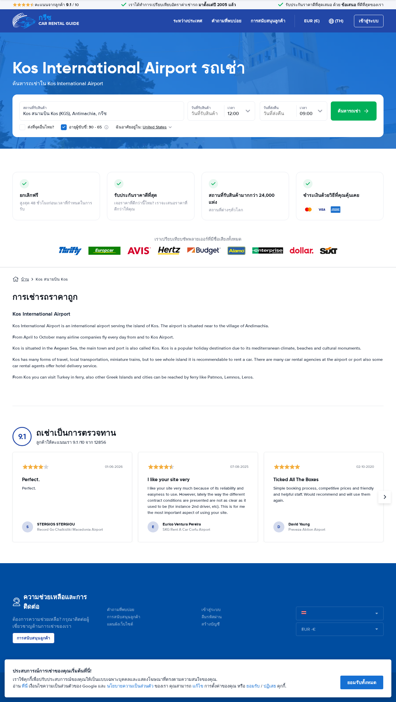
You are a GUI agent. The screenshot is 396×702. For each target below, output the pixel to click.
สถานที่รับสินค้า (35, 107)
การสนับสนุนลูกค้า (268, 21)
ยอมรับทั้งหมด (361, 682)
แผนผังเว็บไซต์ (120, 624)
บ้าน (25, 279)
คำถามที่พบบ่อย (226, 21)
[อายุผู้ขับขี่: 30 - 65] (64, 127)
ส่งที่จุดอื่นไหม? (40, 127)
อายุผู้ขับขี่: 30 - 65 (85, 127)
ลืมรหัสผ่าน (211, 616)
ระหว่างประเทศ (187, 21)
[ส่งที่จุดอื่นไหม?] (22, 127)
